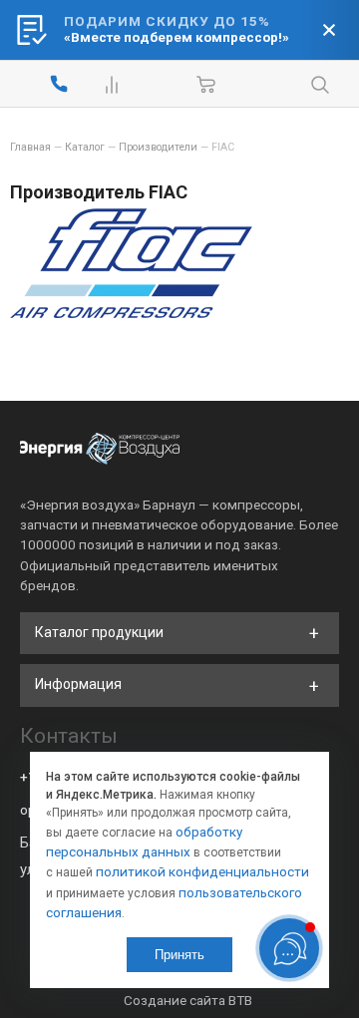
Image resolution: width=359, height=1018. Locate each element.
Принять (179, 954)
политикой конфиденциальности (202, 871)
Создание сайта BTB (188, 1000)
